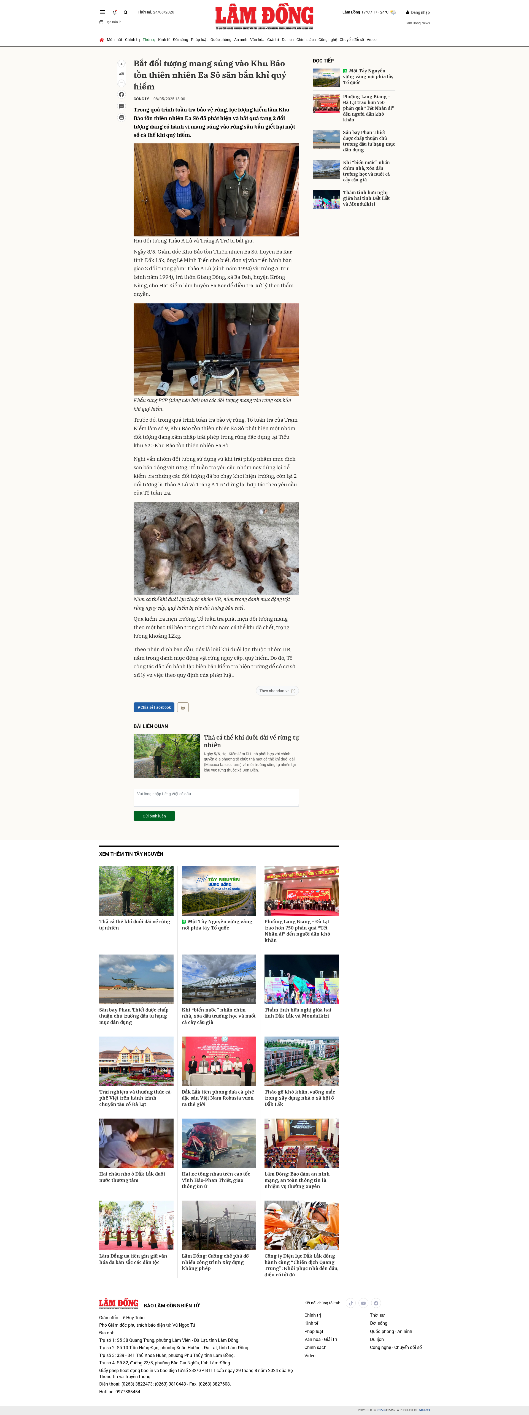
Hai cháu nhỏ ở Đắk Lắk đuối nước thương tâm (132, 1177)
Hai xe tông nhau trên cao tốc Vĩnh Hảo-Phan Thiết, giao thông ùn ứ (216, 1180)
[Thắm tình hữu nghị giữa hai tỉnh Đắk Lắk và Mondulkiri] (326, 199)
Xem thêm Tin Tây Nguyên (131, 854)
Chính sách (306, 39)
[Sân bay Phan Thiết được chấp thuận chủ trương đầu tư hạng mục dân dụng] (326, 139)
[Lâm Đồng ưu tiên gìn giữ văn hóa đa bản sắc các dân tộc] (136, 1225)
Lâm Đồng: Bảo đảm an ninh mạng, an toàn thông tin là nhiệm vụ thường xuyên (297, 1180)
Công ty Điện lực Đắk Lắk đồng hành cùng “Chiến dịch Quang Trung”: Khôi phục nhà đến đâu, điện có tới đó (301, 1265)
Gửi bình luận (154, 816)
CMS (386, 1410)
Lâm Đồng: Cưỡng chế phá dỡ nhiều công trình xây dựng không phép (215, 1262)
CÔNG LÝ (141, 98)
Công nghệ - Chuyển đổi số (341, 39)
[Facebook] (376, 1303)
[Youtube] (363, 1303)
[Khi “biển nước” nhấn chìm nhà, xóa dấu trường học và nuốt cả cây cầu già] (326, 169)
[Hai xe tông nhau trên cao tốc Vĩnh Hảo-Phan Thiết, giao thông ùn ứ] (219, 1143)
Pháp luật (199, 39)
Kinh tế (164, 39)
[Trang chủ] (102, 39)
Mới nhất (114, 39)
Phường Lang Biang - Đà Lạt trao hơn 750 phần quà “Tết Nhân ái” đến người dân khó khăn (368, 108)
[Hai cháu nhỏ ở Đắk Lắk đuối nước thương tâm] (136, 1143)
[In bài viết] (121, 117)
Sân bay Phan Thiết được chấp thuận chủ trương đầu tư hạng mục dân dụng (369, 141)
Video (372, 39)
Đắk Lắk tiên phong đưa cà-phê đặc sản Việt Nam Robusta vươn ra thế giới (218, 1098)
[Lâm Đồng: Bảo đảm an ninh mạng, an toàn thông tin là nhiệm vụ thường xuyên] (301, 1143)
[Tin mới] (114, 12)
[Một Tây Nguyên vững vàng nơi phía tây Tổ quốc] (326, 78)
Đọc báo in (114, 22)
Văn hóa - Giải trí (264, 39)
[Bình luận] (121, 106)
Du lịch (288, 39)
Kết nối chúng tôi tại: (322, 1302)
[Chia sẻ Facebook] (121, 94)
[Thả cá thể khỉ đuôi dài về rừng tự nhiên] (167, 756)
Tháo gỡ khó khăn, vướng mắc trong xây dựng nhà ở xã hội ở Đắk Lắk (299, 1098)
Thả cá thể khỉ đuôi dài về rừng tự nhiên (251, 741)
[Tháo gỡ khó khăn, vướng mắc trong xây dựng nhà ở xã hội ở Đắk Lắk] (301, 1061)
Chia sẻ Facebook (156, 707)
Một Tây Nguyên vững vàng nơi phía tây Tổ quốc (368, 76)
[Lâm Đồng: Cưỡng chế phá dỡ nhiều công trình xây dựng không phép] (219, 1225)
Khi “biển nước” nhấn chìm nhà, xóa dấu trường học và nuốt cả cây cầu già (366, 171)
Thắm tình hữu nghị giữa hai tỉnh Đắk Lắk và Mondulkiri (366, 198)
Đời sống (180, 39)
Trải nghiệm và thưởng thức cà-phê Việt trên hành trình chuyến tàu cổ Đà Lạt (135, 1098)
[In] (183, 707)
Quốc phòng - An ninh (228, 39)
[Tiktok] (351, 1303)
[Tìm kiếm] (125, 12)
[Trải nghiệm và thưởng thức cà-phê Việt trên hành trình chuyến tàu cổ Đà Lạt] (136, 1061)
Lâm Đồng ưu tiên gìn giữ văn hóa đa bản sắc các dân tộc (133, 1259)
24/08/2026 (156, 12)
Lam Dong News (418, 23)
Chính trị (132, 39)
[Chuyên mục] (102, 12)
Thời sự (149, 39)
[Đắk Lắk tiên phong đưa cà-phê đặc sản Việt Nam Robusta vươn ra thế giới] (219, 1061)
